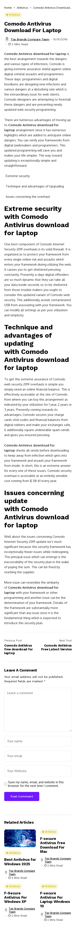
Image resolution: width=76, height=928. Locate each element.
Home (8, 7)
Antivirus (22, 7)
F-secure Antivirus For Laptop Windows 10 (55, 899)
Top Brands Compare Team (30, 39)
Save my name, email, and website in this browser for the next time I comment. (36, 784)
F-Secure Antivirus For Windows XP (15, 897)
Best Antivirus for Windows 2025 (20, 861)
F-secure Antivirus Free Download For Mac (52, 845)
